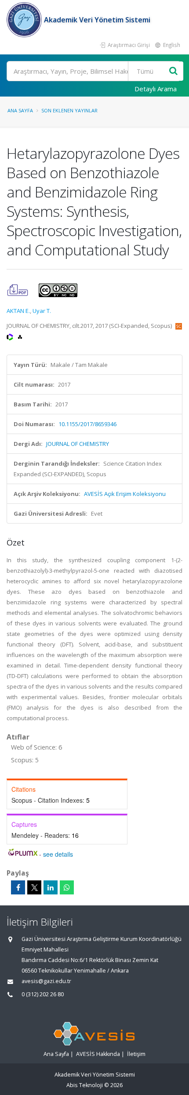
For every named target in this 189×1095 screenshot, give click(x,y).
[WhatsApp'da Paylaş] (67, 887)
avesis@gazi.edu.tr (46, 981)
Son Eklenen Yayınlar (69, 110)
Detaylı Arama (155, 88)
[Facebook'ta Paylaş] (18, 887)
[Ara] (173, 71)
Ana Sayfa (20, 110)
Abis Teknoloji (84, 1085)
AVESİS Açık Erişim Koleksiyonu (125, 494)
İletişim (136, 1054)
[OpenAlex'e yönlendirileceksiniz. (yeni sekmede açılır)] (20, 336)
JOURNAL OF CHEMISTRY (77, 444)
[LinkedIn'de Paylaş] (51, 887)
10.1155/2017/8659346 (87, 424)
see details (58, 854)
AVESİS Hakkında (98, 1054)
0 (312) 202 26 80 (43, 994)
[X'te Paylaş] (34, 887)
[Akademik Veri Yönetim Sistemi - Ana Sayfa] (25, 19)
